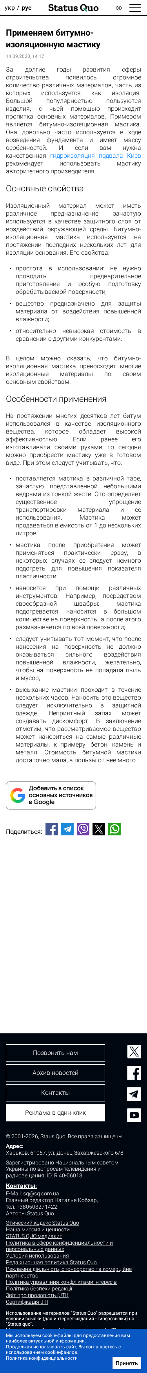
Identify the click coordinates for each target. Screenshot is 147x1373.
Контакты (20, 1185)
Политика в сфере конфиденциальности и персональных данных (59, 1246)
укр (10, 7)
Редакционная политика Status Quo (51, 1262)
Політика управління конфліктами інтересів (61, 1282)
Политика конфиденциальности (42, 1358)
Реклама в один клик (55, 1112)
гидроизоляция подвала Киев (95, 155)
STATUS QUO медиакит (34, 1236)
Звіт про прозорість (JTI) (37, 1295)
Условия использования (37, 1255)
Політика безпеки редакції (39, 1288)
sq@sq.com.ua (41, 1193)
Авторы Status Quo (30, 1213)
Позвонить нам (55, 1052)
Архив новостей (55, 1072)
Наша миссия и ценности (38, 1229)
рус (26, 7)
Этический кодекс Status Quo (42, 1223)
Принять (127, 1363)
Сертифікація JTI (27, 1302)
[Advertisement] (73, 921)
